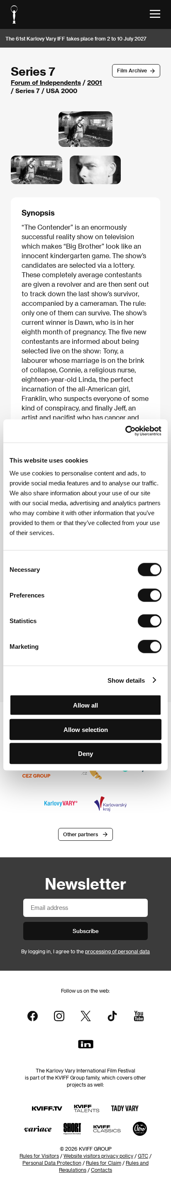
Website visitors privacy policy (98, 1156)
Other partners (80, 834)
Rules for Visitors (39, 1156)
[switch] (149, 595)
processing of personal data (117, 951)
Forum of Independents (46, 82)
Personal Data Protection (51, 1163)
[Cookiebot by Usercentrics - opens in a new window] (125, 431)
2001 (94, 82)
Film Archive (132, 70)
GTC (143, 1156)
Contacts (101, 1170)
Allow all (85, 705)
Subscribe (86, 931)
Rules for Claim (103, 1163)
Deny (85, 753)
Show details (126, 680)
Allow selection (86, 729)
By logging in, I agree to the (85, 951)
